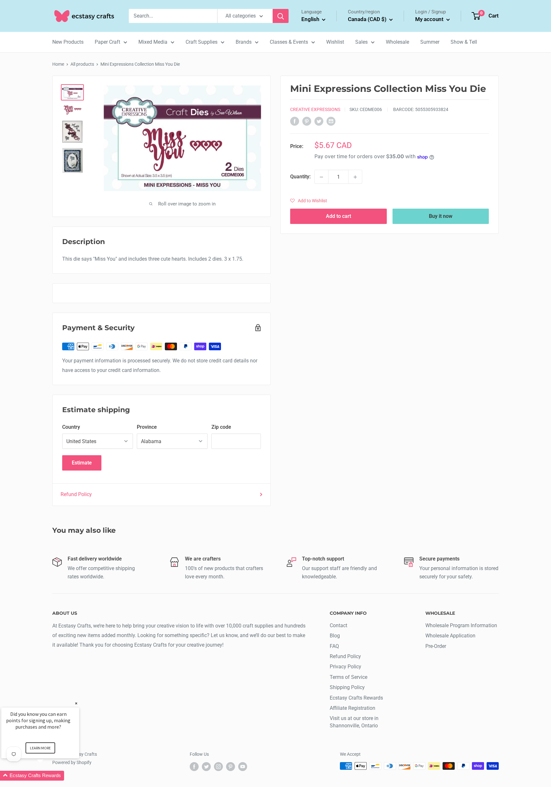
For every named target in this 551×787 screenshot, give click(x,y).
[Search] (281, 16)
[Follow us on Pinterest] (230, 766)
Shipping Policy (347, 687)
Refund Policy (76, 494)
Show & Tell (464, 42)
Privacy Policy (345, 667)
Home (58, 64)
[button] (308, 201)
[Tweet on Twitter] (318, 121)
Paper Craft (107, 42)
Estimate (82, 463)
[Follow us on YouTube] (242, 766)
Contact (338, 625)
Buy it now (440, 216)
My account (430, 19)
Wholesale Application (450, 636)
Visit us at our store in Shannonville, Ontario (354, 721)
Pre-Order (435, 646)
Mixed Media (152, 42)
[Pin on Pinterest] (306, 121)
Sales (361, 42)
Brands (244, 42)
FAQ (334, 646)
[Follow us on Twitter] (206, 766)
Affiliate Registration (352, 708)
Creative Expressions (315, 109)
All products (82, 64)
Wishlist (335, 42)
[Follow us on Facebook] (194, 766)
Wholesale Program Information (461, 625)
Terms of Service (348, 677)
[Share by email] (331, 121)
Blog (335, 636)
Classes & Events (289, 42)
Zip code (221, 427)
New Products (68, 42)
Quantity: (300, 177)
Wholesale (397, 42)
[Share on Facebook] (294, 121)
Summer (429, 42)
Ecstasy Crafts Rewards (356, 698)
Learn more (40, 748)
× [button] (76, 703)
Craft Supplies (201, 42)
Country (71, 427)
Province (147, 427)
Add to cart (338, 216)
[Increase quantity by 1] (355, 177)
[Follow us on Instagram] (218, 766)
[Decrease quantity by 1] (321, 177)
